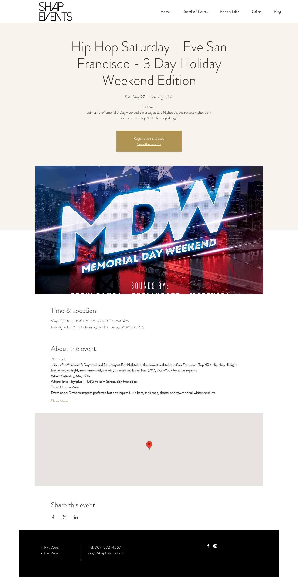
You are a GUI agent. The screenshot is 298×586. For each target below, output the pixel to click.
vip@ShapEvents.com (106, 552)
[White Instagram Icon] (215, 546)
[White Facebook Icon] (208, 546)
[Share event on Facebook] (53, 517)
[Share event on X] (64, 517)
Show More (59, 400)
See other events (149, 143)
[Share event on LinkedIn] (76, 517)
